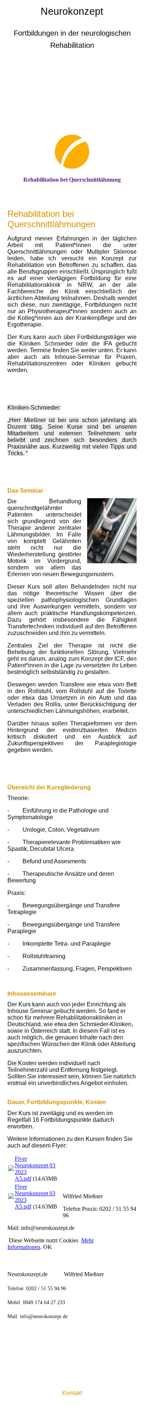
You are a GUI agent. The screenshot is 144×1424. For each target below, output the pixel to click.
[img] (72, 97)
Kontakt (72, 1393)
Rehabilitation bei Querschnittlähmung (72, 179)
